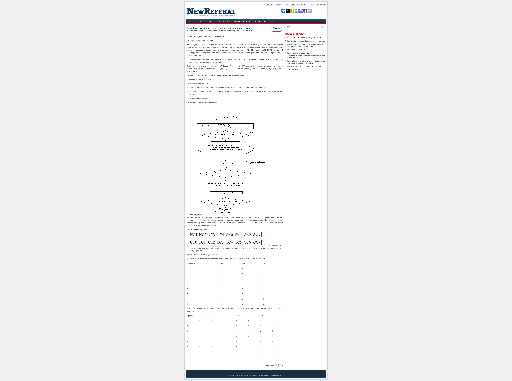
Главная (270, 4)
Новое (278, 4)
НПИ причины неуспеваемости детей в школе (304, 37)
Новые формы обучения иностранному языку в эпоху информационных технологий (305, 45)
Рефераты (191, 31)
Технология (201, 31)
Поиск (311, 4)
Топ (286, 4)
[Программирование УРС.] (276, 365)
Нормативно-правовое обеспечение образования (306, 41)
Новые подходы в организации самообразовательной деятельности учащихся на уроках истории (306, 55)
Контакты (321, 4)
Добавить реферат (298, 4)
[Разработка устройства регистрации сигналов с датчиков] (274, 365)
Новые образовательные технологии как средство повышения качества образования (306, 62)
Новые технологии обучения (297, 49)
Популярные (224, 21)
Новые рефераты (207, 21)
